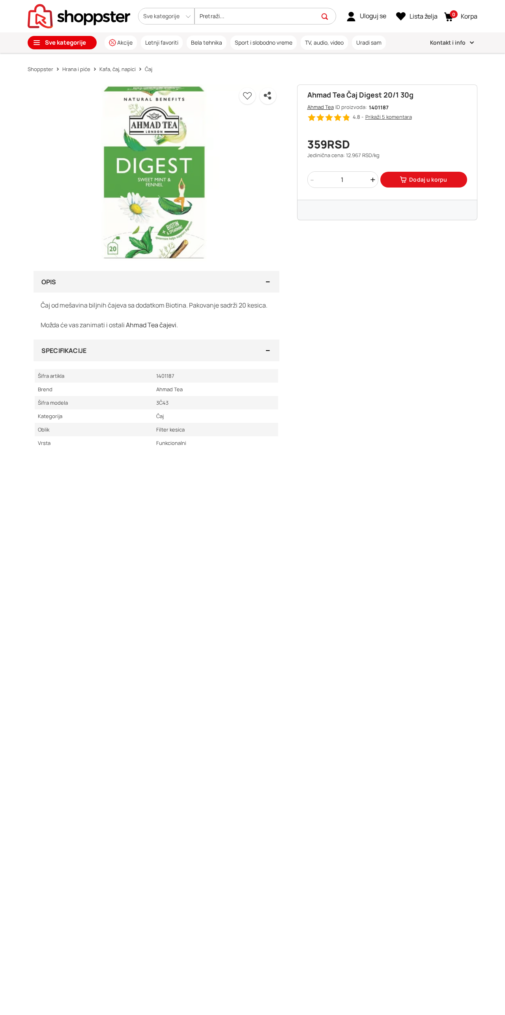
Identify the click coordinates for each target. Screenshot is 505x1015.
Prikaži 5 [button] (388, 116)
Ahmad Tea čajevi (151, 325)
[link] (366, 16)
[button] (166, 16)
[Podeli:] (268, 96)
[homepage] (79, 15)
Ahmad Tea (320, 107)
